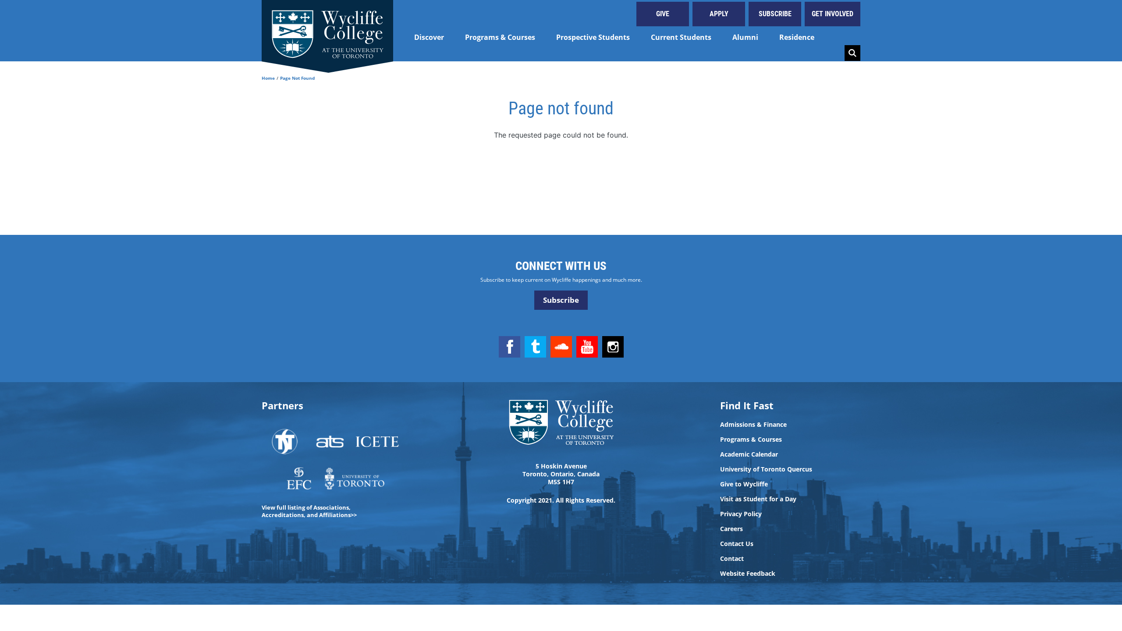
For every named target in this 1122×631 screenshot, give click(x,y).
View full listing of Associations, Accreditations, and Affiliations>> (309, 511)
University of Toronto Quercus (766, 469)
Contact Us (736, 544)
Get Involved (832, 14)
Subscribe (775, 14)
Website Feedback (747, 574)
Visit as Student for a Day (758, 499)
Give (662, 14)
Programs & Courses (500, 37)
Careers (731, 529)
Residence (796, 37)
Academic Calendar (749, 454)
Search (852, 53)
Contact (732, 559)
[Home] (327, 30)
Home (268, 78)
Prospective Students (593, 37)
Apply (719, 14)
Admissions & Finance (753, 425)
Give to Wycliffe (744, 484)
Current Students (681, 37)
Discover (429, 37)
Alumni (745, 37)
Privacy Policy (741, 514)
